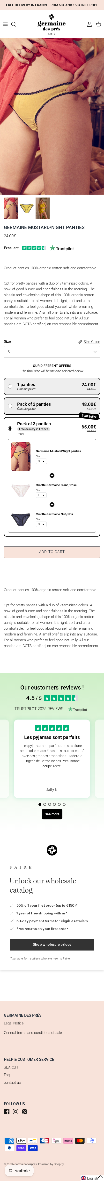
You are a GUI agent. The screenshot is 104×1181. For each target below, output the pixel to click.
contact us (12, 1082)
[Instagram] (15, 1111)
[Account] (88, 24)
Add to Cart (52, 552)
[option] (52, 116)
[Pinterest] (24, 1111)
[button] (52, 386)
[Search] (16, 24)
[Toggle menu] (5, 24)
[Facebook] (6, 1111)
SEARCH (11, 1067)
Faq (7, 1075)
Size (7, 341)
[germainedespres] (52, 24)
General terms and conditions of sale (33, 1032)
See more (52, 777)
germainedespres (26, 1164)
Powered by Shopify (51, 1164)
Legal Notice (14, 1023)
